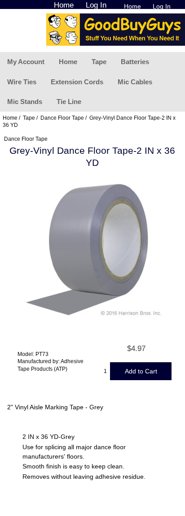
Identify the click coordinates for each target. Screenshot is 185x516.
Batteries (135, 61)
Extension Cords (77, 82)
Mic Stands (24, 101)
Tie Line (69, 101)
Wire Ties (21, 82)
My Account (25, 61)
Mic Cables (135, 82)
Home (132, 6)
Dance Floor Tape (62, 118)
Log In (162, 6)
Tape (99, 61)
